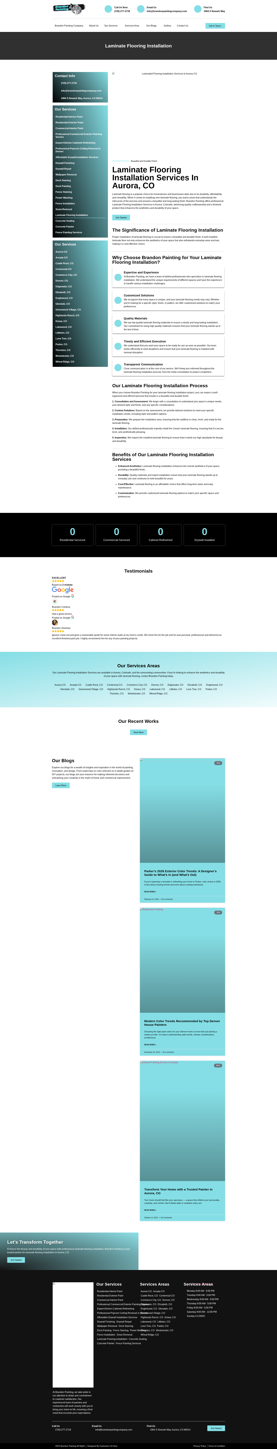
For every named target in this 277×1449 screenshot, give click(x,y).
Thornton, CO (63, 350)
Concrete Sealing (65, 221)
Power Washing (64, 198)
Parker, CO (61, 344)
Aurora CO (61, 252)
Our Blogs (151, 25)
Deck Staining (63, 180)
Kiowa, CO (61, 321)
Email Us (151, 7)
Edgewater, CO (64, 286)
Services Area (132, 25)
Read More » (150, 892)
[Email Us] (141, 9)
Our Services (111, 25)
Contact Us (182, 25)
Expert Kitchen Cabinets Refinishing (75, 143)
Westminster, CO (65, 356)
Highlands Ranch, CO (67, 315)
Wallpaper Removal (66, 174)
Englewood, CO (64, 298)
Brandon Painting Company (69, 25)
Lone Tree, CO (63, 338)
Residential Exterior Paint (69, 122)
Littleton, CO (62, 333)
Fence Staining (64, 192)
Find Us (208, 7)
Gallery (167, 25)
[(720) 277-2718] (57, 83)
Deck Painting (63, 186)
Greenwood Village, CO (68, 309)
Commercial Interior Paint (69, 128)
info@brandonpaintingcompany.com (81, 91)
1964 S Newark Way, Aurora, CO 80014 (82, 98)
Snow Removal (64, 209)
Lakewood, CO (64, 327)
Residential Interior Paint (69, 117)
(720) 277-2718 (69, 83)
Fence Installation (65, 203)
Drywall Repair (63, 169)
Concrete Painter (65, 226)
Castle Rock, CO (64, 263)
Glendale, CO (63, 304)
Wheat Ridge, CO (65, 361)
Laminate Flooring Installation (72, 215)
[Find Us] (198, 9)
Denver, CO (62, 281)
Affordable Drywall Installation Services (77, 157)
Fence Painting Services (69, 232)
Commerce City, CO (66, 275)
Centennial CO (63, 269)
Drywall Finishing (65, 163)
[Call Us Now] (108, 9)
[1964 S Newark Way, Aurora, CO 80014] (57, 98)
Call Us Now (121, 7)
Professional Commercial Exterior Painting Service (79, 135)
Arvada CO (62, 257)
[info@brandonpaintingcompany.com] (57, 90)
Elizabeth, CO (63, 292)
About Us (94, 25)
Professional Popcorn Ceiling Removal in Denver (78, 150)
